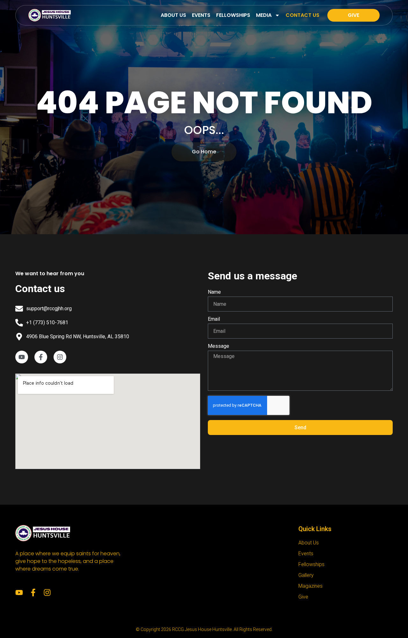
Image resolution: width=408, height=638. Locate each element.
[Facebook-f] (33, 592)
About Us (173, 15)
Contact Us (302, 15)
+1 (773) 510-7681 (47, 322)
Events (201, 15)
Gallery (306, 575)
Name (214, 292)
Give (303, 597)
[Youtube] (19, 592)
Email (214, 319)
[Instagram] (47, 592)
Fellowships (233, 15)
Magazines (310, 586)
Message (218, 346)
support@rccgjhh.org (49, 308)
